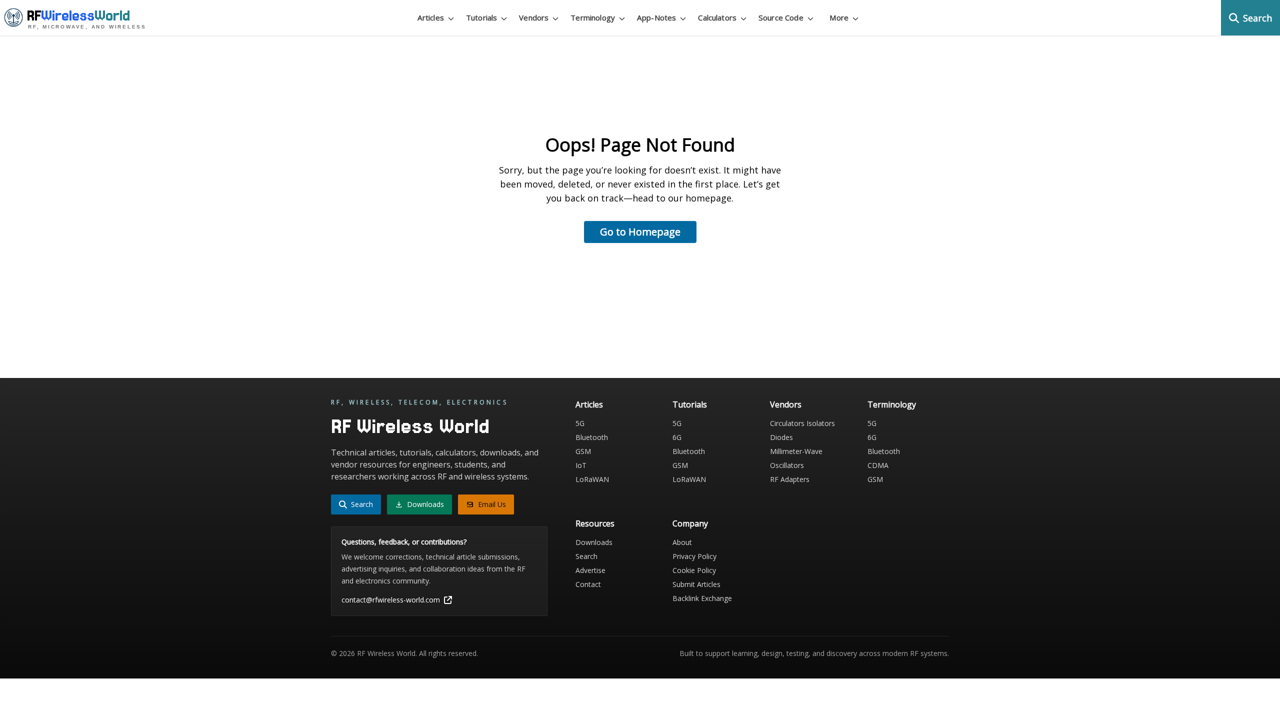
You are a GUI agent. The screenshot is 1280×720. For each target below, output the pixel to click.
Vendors (786, 404)
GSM (583, 451)
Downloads (594, 542)
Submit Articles (696, 584)
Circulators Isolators (802, 423)
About (682, 542)
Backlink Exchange (702, 598)
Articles (589, 404)
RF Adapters (790, 479)
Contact (588, 584)
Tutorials (689, 404)
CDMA (878, 465)
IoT (581, 465)
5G (580, 423)
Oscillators (787, 465)
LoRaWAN (592, 479)
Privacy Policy (694, 556)
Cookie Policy (694, 570)
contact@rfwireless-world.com (391, 599)
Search (587, 556)
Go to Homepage (640, 231)
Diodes (781, 437)
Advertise (591, 570)
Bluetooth (592, 437)
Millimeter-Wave (796, 451)
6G (677, 437)
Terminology (892, 404)
